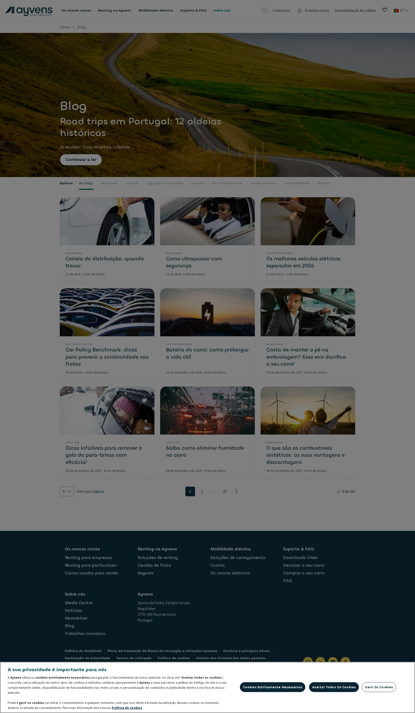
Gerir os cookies (379, 687)
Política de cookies (127, 708)
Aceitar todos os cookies (334, 687)
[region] (207, 687)
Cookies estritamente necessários (272, 687)
